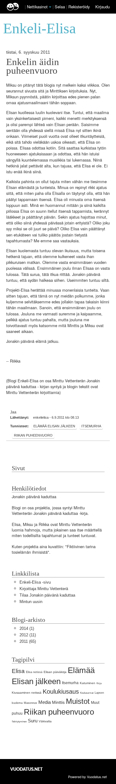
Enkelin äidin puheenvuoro (32, 66)
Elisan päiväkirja (55, 672)
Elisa (18, 671)
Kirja (99, 683)
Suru (32, 720)
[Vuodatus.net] (26, 769)
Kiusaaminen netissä (26, 692)
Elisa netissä (34, 672)
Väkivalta (45, 721)
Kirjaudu (102, 7)
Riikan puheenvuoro (33, 435)
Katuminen (87, 683)
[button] (50, 7)
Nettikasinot (37, 7)
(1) (26, 628)
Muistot (78, 701)
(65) (27, 641)
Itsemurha (91, 426)
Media (44, 702)
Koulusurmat (86, 693)
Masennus (30, 702)
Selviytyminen (19, 721)
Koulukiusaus (61, 691)
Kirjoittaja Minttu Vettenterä (43, 588)
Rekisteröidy (79, 7)
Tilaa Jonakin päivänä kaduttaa (47, 595)
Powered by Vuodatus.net (87, 776)
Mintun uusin (30, 601)
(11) (27, 635)
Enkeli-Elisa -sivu (35, 582)
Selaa (60, 7)
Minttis (58, 702)
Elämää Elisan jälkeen (54, 426)
